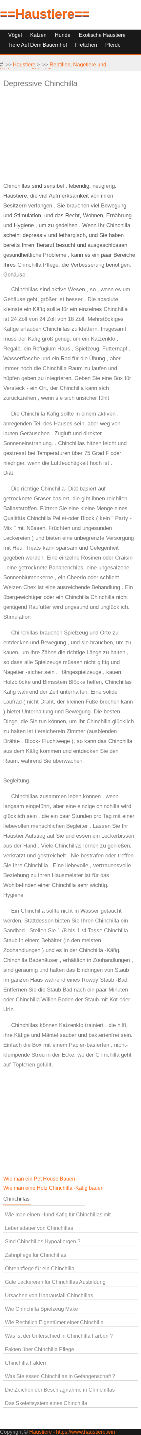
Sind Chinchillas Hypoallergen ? (42, 1241)
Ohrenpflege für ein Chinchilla (39, 1268)
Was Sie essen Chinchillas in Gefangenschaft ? (60, 1376)
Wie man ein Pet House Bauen (39, 1179)
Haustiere (24, 64)
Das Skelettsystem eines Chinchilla (46, 1403)
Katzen (38, 35)
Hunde (62, 35)
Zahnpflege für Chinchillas (35, 1255)
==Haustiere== (45, 14)
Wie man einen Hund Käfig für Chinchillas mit (58, 1214)
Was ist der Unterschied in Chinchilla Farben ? (59, 1336)
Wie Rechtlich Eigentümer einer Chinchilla (54, 1322)
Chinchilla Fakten (25, 1363)
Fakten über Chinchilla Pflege (39, 1349)
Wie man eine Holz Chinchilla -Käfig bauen (54, 1188)
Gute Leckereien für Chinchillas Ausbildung (55, 1282)
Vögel (15, 35)
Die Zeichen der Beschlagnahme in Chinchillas (60, 1390)
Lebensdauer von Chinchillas (39, 1228)
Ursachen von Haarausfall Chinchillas (49, 1295)
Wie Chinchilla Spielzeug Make (41, 1309)
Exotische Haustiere (102, 35)
